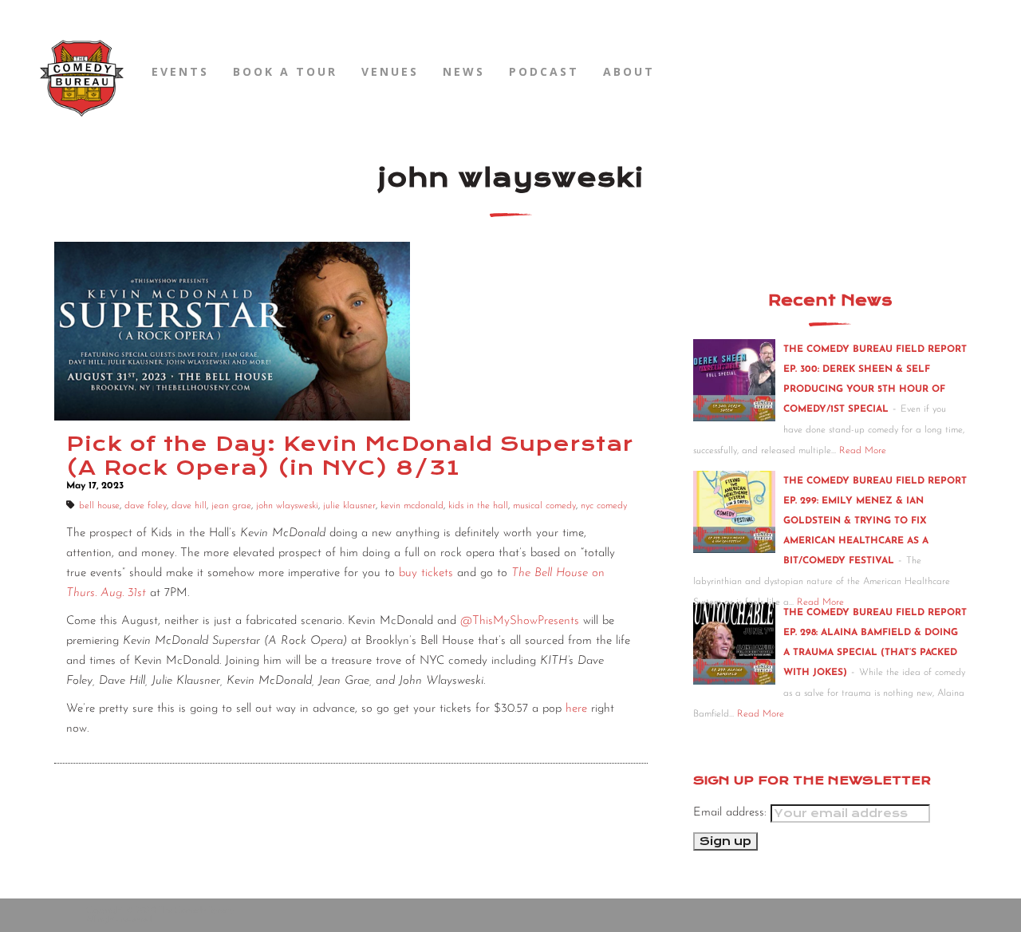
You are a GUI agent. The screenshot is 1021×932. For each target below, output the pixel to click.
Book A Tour (285, 71)
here (576, 709)
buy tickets (426, 573)
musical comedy (544, 506)
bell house (99, 506)
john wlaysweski (287, 506)
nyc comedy (604, 506)
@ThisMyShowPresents (519, 621)
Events (180, 71)
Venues (390, 71)
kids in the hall (478, 506)
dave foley (145, 506)
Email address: (732, 813)
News (464, 71)
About (629, 71)
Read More (862, 451)
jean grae (231, 506)
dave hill (189, 506)
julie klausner (349, 506)
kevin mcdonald (411, 506)
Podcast (544, 71)
